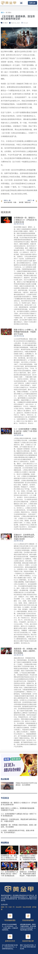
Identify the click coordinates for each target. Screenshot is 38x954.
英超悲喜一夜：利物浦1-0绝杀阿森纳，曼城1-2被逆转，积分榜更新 (25, 650)
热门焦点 (8, 12)
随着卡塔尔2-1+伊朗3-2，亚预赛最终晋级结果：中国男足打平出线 (25, 331)
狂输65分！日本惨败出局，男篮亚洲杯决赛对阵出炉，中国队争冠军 (25, 536)
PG (6, 907)
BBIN (3, 907)
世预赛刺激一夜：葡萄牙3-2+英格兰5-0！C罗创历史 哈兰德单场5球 (25, 219)
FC (14, 907)
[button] (21, 3)
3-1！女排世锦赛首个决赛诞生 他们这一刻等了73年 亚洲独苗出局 (25, 431)
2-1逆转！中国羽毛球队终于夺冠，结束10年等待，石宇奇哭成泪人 (17, 831)
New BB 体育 (27, 907)
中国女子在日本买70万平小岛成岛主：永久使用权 (26, 784)
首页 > (3, 12)
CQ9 (10, 907)
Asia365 (19, 907)
